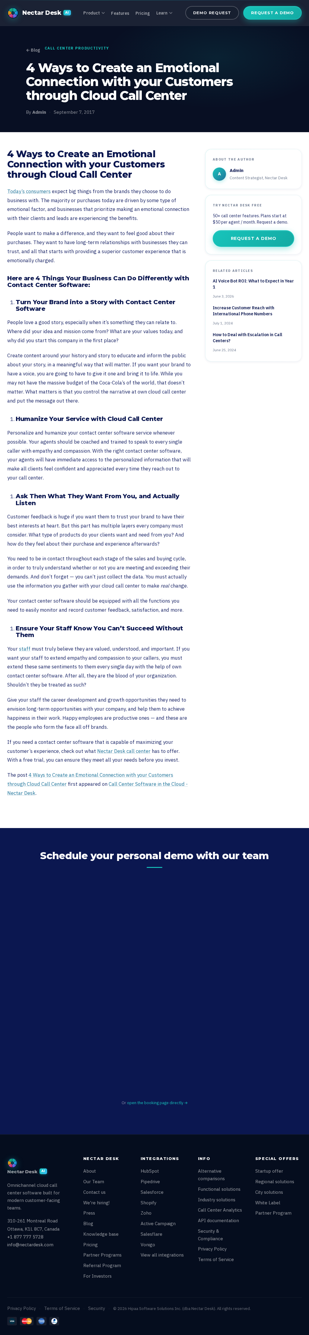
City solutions (269, 1192)
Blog (88, 1223)
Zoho (146, 1213)
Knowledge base (101, 1234)
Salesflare (151, 1234)
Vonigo (148, 1244)
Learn (162, 13)
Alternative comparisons (211, 1174)
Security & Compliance (210, 1234)
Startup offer (269, 1171)
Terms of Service (216, 1259)
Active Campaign (158, 1223)
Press (89, 1213)
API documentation (218, 1220)
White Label (267, 1203)
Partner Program (273, 1213)
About (89, 1171)
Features (120, 13)
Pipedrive (150, 1181)
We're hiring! (96, 1203)
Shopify (148, 1203)
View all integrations (162, 1255)
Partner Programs (102, 1255)
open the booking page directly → (157, 1102)
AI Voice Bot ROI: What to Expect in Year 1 (253, 284)
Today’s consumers (29, 191)
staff (24, 648)
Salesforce (152, 1192)
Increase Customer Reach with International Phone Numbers (243, 311)
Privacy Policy (212, 1249)
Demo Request (212, 12)
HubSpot (150, 1171)
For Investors (97, 1276)
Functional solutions (219, 1189)
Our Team (93, 1181)
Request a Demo (272, 12)
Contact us (94, 1192)
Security (96, 1308)
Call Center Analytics (220, 1210)
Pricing (142, 13)
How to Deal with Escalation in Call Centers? (247, 337)
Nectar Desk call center (124, 751)
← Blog (33, 50)
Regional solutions (274, 1181)
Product (91, 13)
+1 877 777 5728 (25, 1237)
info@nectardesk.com (30, 1244)
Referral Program (102, 1265)
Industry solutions (216, 1200)
